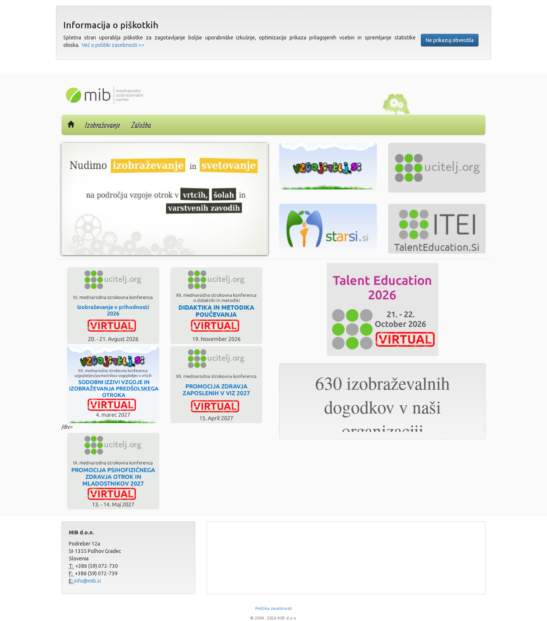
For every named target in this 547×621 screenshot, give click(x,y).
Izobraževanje (102, 124)
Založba (141, 124)
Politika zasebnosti (273, 608)
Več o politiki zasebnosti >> (112, 45)
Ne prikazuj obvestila (450, 40)
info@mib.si (87, 581)
